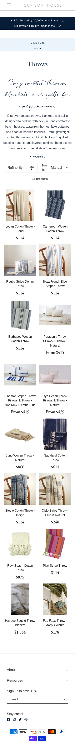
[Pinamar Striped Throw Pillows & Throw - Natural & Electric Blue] (20, 374)
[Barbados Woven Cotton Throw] (20, 315)
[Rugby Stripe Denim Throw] (20, 260)
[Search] (16, 5)
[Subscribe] (64, 699)
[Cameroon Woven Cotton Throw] (55, 205)
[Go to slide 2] (37, 48)
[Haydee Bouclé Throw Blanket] (20, 599)
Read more (38, 156)
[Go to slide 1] (35, 48)
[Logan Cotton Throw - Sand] (20, 205)
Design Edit (38, 42)
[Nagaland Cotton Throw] (55, 434)
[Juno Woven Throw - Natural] (20, 434)
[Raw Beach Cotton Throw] (20, 544)
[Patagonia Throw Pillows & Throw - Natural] (55, 315)
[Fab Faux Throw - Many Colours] (55, 599)
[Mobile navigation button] (9, 5)
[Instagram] (14, 719)
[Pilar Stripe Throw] (55, 544)
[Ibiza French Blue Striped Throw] (55, 260)
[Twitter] (20, 719)
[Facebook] (8, 719)
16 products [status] (40, 178)
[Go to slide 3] (40, 48)
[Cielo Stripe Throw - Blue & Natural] (55, 489)
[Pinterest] (26, 719)
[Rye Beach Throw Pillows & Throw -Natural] (55, 374)
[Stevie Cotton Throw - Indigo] (20, 489)
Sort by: (51, 167)
